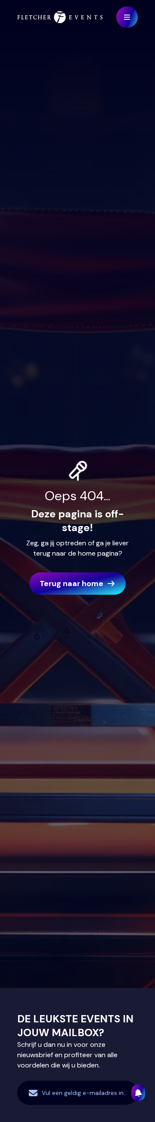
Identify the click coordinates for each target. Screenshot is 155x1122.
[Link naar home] (59, 17)
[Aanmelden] (138, 1092)
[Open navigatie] (127, 17)
